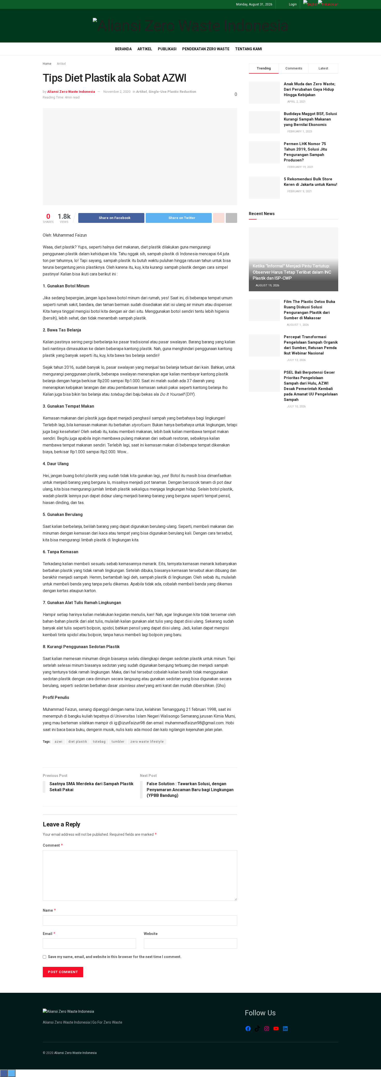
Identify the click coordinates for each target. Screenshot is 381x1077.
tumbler (118, 741)
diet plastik (77, 741)
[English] (310, 4)
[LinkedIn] (285, 1028)
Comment (53, 845)
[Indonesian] (328, 4)
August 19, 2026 (267, 285)
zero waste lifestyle (147, 741)
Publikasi (167, 49)
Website (151, 934)
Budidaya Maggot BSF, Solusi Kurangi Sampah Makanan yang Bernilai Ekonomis (310, 119)
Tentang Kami (248, 49)
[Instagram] (267, 1028)
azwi (58, 741)
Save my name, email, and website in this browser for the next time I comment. (114, 957)
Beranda (123, 49)
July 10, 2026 (296, 406)
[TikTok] (257, 1028)
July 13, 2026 (296, 360)
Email (49, 933)
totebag (99, 741)
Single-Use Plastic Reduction (172, 92)
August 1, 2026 (297, 325)
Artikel (144, 49)
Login (292, 4)
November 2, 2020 (116, 92)
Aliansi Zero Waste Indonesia (71, 92)
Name (49, 910)
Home (47, 64)
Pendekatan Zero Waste (205, 49)
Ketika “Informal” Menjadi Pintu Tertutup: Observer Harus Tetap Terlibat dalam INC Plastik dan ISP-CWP (292, 272)
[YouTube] (276, 1028)
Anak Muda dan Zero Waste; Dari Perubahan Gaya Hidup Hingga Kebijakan (309, 89)
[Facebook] (248, 1028)
